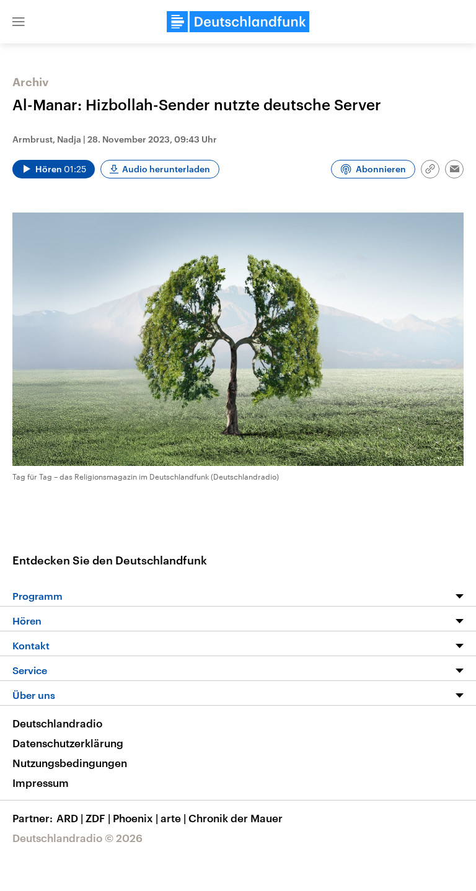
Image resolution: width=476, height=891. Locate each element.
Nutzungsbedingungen (69, 763)
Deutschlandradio (57, 723)
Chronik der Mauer (235, 818)
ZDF (98, 818)
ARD (69, 818)
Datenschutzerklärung (67, 743)
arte (173, 818)
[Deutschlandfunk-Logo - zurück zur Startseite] (238, 21)
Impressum (40, 782)
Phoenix (135, 818)
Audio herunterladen (166, 169)
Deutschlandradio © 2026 (77, 838)
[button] (18, 21)
